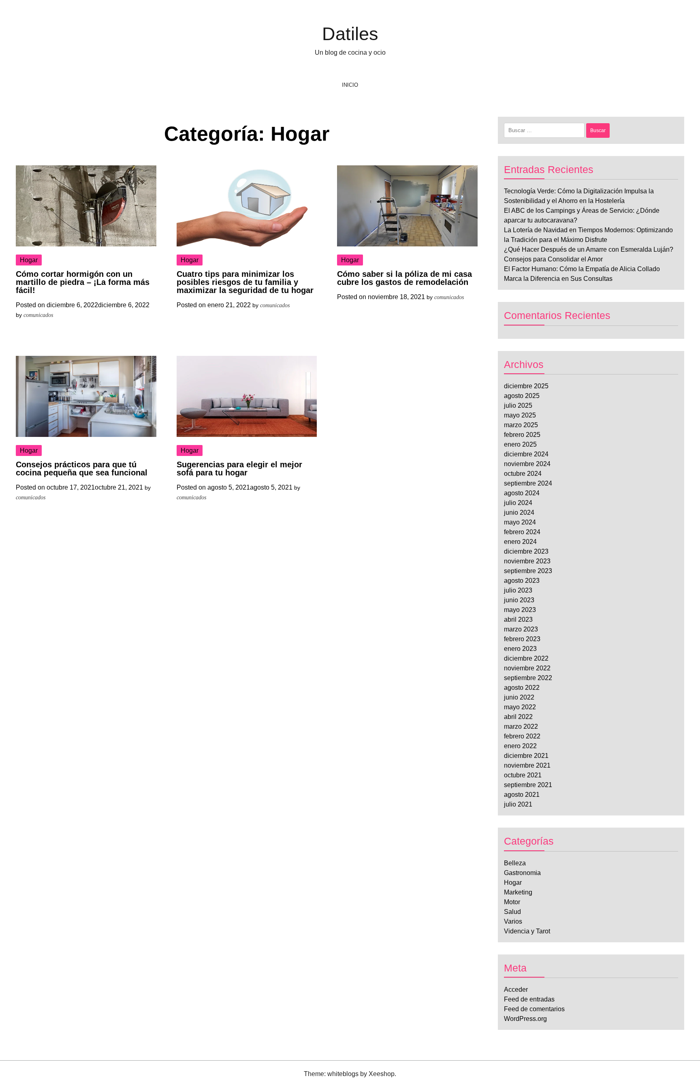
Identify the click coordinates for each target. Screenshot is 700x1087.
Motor (512, 902)
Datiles (350, 34)
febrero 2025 (522, 434)
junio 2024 (519, 512)
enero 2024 (520, 541)
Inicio (350, 85)
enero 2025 (520, 444)
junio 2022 (519, 697)
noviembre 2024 (527, 463)
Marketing (518, 892)
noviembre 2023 (527, 561)
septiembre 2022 (528, 677)
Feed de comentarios (534, 1009)
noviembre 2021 (527, 765)
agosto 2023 (522, 580)
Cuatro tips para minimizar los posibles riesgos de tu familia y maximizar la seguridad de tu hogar (245, 282)
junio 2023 (519, 600)
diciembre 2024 (526, 454)
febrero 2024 (522, 532)
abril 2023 (518, 619)
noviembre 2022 (527, 668)
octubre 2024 (523, 473)
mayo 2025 (520, 415)
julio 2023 (518, 590)
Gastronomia (522, 872)
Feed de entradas (529, 999)
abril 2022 (518, 716)
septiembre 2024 (528, 483)
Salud (512, 911)
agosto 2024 (522, 493)
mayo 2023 (520, 609)
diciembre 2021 (526, 755)
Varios (513, 921)
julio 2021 (518, 804)
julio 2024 (518, 502)
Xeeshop (382, 1073)
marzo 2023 (521, 629)
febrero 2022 (522, 736)
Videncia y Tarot (527, 931)
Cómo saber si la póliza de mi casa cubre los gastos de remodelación (404, 278)
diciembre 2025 (526, 386)
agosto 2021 (522, 794)
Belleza (515, 863)
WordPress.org (525, 1018)
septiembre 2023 (528, 570)
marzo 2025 (521, 425)
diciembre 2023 (526, 551)
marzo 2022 (521, 726)
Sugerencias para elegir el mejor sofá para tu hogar (239, 468)
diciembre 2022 (526, 658)
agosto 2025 (522, 395)
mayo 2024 (520, 522)
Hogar (29, 260)
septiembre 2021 (528, 784)
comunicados (38, 315)
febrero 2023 (522, 639)
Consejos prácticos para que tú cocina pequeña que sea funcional (81, 468)
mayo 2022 (520, 707)
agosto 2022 (522, 687)
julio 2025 (518, 405)
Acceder (516, 989)
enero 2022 (520, 745)
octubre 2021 (523, 775)
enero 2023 (520, 648)
